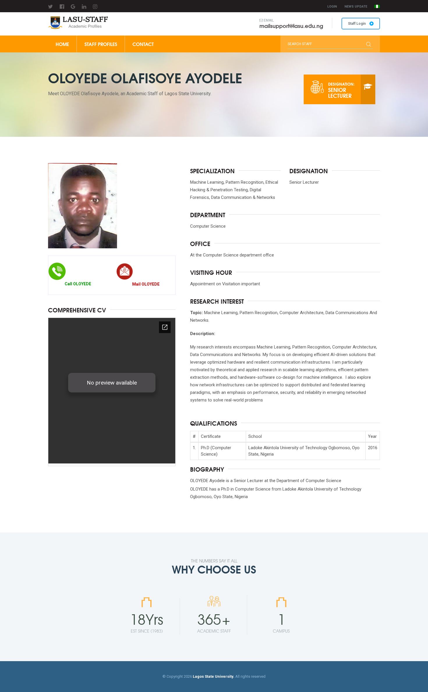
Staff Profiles (100, 43)
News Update (355, 6)
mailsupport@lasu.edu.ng (291, 26)
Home (62, 43)
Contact (143, 43)
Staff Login (357, 24)
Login (332, 6)
